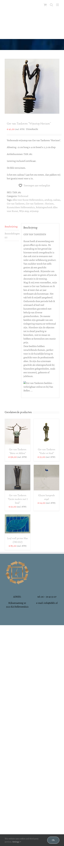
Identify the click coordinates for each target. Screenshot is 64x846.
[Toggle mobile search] (51, 4)
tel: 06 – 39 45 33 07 (46, 596)
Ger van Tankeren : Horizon (40, 203)
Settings (16, 841)
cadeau (56, 200)
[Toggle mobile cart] (45, 4)
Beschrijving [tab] (11, 226)
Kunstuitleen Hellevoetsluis (21, 207)
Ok (53, 840)
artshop (48, 200)
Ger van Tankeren (16, 203)
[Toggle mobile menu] (57, 4)
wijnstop (34, 211)
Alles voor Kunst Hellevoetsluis (27, 200)
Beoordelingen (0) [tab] (12, 235)
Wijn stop (24, 211)
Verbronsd (23, 196)
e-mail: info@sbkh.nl (47, 603)
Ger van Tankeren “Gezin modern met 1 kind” (17, 499)
